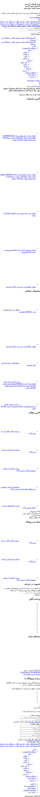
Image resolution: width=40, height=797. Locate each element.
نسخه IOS (27, 674)
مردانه (29, 60)
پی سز (25, 70)
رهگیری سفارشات (33, 80)
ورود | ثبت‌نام (35, 34)
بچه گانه (28, 68)
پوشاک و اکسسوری (29, 48)
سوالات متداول (30, 73)
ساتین (25, 52)
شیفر (25, 66)
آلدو (26, 56)
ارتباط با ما (32, 75)
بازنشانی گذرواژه (34, 722)
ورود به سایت (35, 724)
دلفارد (25, 58)
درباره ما (33, 77)
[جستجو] (39, 32)
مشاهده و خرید (34, 17)
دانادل (25, 54)
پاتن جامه (24, 62)
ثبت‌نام (37, 595)
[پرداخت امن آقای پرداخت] (34, 668)
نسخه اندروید (35, 674)
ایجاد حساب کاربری (33, 741)
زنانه (29, 50)
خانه (34, 46)
